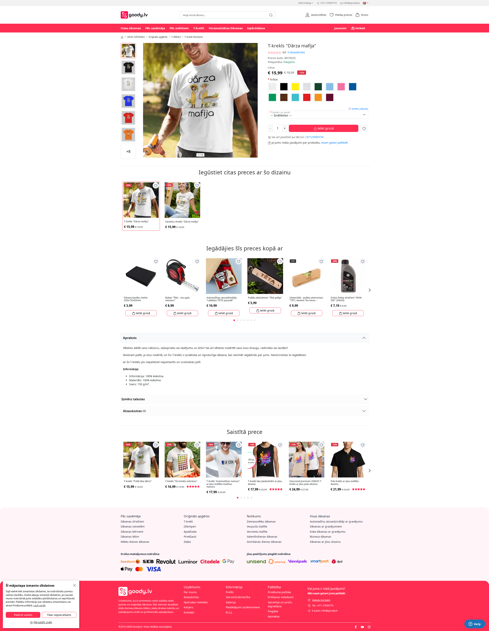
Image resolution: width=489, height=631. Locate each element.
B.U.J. (229, 612)
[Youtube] (362, 626)
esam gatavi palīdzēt (334, 142)
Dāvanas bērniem (132, 531)
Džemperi (190, 526)
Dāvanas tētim (130, 536)
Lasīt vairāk (39, 605)
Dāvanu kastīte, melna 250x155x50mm (135, 299)
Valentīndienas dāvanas (262, 536)
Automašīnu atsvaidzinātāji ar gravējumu (336, 521)
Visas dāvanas (131, 28)
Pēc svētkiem (179, 28)
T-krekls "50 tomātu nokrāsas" (181, 481)
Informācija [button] (304, 3)
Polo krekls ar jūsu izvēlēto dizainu (345, 482)
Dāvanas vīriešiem (132, 521)
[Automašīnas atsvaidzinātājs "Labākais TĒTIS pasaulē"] (224, 276)
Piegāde (273, 611)
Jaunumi (340, 28)
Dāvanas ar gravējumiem (326, 526)
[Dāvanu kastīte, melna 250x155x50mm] (141, 276)
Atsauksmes (134, 411)
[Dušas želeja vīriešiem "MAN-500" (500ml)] (348, 276)
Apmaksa (273, 616)
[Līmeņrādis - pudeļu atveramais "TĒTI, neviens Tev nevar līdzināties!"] (306, 276)
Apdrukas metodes (196, 602)
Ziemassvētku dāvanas (261, 521)
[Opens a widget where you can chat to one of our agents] (474, 624)
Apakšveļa (190, 531)
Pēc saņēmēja (155, 28)
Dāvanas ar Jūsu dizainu (325, 542)
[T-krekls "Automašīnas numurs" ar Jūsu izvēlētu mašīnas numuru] (224, 459)
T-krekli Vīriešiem (194, 37)
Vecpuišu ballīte (257, 526)
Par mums (190, 592)
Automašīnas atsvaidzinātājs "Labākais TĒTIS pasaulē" (221, 299)
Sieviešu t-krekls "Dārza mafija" (182, 221)
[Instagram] (369, 626)
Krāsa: (274, 79)
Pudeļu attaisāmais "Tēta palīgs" (265, 297)
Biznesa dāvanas (320, 536)
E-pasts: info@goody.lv (325, 610)
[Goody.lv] (135, 14)
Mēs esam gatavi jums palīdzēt (326, 593)
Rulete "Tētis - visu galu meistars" (177, 299)
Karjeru (188, 607)
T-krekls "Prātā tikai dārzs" (138, 481)
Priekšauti (190, 536)
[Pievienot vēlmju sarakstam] (364, 128)
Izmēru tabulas (360, 108)
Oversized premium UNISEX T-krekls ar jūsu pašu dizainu (305, 482)
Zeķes (187, 542)
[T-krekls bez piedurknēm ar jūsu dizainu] (265, 459)
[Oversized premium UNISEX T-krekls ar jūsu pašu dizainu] (306, 459)
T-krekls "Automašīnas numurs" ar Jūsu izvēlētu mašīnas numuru (223, 484)
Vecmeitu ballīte (257, 531)
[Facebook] (355, 626)
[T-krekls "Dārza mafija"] (128, 50)
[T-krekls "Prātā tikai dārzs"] (141, 459)
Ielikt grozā (325, 128)
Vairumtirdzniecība (238, 597)
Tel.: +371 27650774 (322, 605)
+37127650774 (314, 137)
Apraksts (130, 338)
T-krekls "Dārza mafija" (136, 221)
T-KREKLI (176, 37)
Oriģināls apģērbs (158, 37)
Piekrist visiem (23, 615)
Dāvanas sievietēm (133, 526)
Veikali (360, 28)
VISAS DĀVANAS (136, 37)
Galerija (231, 602)
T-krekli (198, 28)
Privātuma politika (279, 592)
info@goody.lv (351, 3)
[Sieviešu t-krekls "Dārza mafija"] (182, 200)
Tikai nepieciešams (59, 615)
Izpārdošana (256, 28)
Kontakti (189, 612)
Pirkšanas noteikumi (281, 597)
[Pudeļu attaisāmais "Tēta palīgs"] (265, 276)
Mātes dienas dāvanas (135, 542)
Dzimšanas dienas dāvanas (264, 542)
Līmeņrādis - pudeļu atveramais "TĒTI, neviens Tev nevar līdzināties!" (306, 299)
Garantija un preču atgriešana (280, 604)
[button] (315, 15)
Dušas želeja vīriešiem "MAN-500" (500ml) (346, 299)
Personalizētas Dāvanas (226, 28)
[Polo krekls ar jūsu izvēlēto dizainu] (348, 459)
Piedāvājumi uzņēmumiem (243, 607)
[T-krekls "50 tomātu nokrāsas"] (182, 459)
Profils (230, 592)
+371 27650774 (328, 3)
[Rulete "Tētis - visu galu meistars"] (182, 276)
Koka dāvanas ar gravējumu (328, 531)
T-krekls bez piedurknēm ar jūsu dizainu (265, 482)
